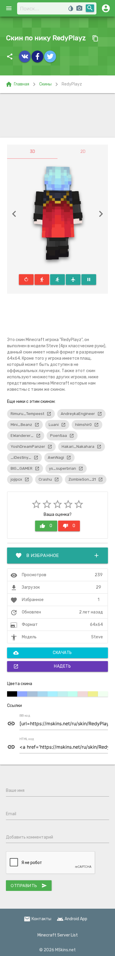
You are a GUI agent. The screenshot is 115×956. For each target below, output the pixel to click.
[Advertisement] (57, 115)
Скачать (42, 652)
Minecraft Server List (57, 935)
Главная (17, 84)
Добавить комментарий (29, 837)
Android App (72, 918)
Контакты (37, 918)
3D (32, 151)
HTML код (26, 739)
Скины (45, 84)
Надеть (42, 666)
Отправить (29, 885)
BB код (24, 716)
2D (83, 151)
